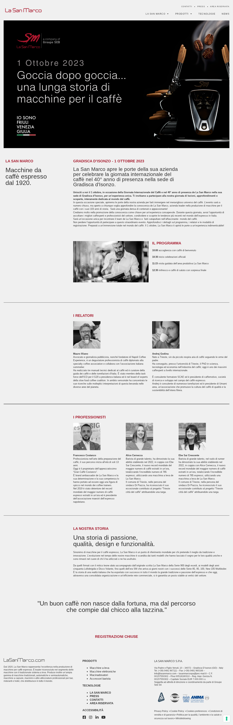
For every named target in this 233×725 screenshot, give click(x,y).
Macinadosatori (99, 674)
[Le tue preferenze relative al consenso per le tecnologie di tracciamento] (226, 718)
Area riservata (219, 6)
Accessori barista (100, 678)
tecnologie (91, 685)
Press (201, 6)
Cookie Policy (177, 711)
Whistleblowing (183, 718)
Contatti (186, 6)
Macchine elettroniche (103, 671)
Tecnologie (206, 14)
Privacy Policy (161, 711)
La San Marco (100, 692)
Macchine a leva (99, 667)
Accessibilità (92, 710)
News (225, 14)
